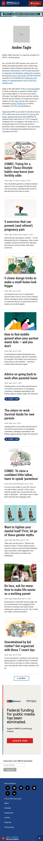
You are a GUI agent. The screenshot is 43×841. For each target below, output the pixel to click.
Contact (7, 818)
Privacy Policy (9, 827)
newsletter (32, 89)
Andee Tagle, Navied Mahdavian (14, 484)
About (6, 803)
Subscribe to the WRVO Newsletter (17, 761)
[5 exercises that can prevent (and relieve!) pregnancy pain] (20, 208)
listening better (16, 80)
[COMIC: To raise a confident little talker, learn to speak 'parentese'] (20, 458)
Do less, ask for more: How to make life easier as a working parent (20, 590)
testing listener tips (18, 104)
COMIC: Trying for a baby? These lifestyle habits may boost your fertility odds (19, 169)
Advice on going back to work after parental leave (20, 376)
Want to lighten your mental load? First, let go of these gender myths (20, 531)
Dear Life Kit (20, 101)
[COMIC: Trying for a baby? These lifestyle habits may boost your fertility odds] (20, 151)
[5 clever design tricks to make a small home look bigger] (20, 265)
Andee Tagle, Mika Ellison (12, 540)
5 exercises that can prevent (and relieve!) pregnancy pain (18, 225)
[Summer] (21, 14)
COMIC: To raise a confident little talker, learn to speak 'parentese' (21, 475)
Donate (36, 3)
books (4, 117)
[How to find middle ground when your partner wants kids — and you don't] (20, 321)
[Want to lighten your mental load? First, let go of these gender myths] (20, 514)
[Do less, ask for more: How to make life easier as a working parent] (20, 573)
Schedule (7, 808)
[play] (3, 838)
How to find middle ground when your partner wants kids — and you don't (21, 340)
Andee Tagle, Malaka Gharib (13, 599)
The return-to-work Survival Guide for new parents (19, 414)
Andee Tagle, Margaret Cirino (13, 234)
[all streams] (40, 838)
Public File (7, 822)
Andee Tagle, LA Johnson (12, 180)
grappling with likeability (14, 73)
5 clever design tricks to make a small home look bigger (20, 282)
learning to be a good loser (15, 76)
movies (32, 114)
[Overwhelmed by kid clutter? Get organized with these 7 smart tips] (20, 629)
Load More (21, 678)
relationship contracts (32, 73)
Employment (8, 813)
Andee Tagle (8, 291)
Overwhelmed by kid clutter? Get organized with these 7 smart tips (19, 646)
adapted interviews (15, 117)
